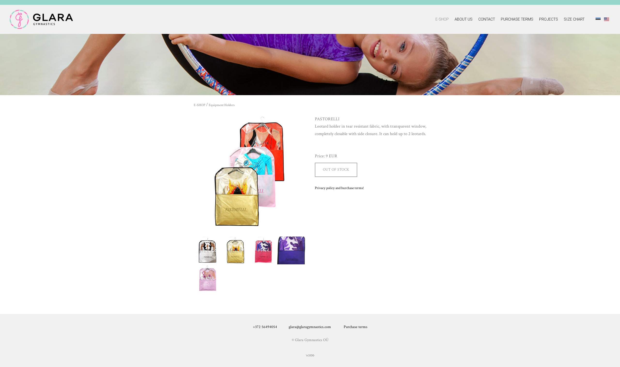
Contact (486, 19)
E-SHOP (442, 19)
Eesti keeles (598, 19)
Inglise (606, 19)
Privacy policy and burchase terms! (339, 188)
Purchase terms (517, 19)
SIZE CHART (574, 19)
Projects (548, 19)
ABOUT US (464, 19)
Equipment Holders (222, 105)
